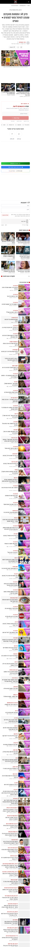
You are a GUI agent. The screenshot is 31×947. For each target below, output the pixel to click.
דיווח (6, 225)
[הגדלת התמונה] (27, 52)
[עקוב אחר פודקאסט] (16, 125)
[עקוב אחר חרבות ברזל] (23, 125)
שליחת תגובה (5, 215)
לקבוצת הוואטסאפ (14, 163)
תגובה (2, 225)
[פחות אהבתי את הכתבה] (12, 134)
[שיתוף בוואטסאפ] (21, 47)
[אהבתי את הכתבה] (19, 134)
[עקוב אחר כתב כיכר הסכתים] (18, 42)
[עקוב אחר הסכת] (2, 125)
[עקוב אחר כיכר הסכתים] (7, 125)
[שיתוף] (18, 47)
